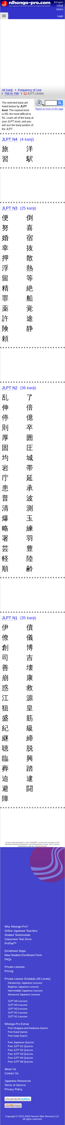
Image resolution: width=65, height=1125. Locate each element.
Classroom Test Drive (18, 939)
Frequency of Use (30, 90)
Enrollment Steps (15, 951)
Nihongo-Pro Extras (16, 1024)
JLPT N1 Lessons (18, 1016)
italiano (59, 9)
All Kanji (7, 90)
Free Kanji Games (18, 1031)
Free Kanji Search (17, 1035)
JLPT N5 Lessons (18, 1001)
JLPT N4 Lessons (18, 1004)
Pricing (8, 971)
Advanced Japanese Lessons (24, 994)
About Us (10, 1069)
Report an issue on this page (49, 109)
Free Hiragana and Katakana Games (28, 1028)
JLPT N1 (9, 618)
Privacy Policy (13, 1089)
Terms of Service (15, 1085)
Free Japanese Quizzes (21, 1042)
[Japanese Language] (13, 1107)
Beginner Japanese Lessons (23, 986)
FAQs (8, 959)
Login (60, 16)
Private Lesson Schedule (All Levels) (27, 978)
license (44, 846)
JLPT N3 (9, 208)
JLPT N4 (9, 139)
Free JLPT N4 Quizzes (20, 1057)
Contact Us (11, 1073)
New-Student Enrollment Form (23, 955)
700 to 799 (11, 93)
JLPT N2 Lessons (18, 1012)
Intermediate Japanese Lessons (25, 990)
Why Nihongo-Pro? (16, 926)
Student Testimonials (17, 935)
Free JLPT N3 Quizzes (20, 1053)
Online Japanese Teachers (21, 930)
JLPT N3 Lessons (18, 1008)
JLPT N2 (9, 388)
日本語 (60, 5)
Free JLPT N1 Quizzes (20, 1046)
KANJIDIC (34, 842)
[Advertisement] (32, 52)
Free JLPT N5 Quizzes (20, 1061)
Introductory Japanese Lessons (25, 982)
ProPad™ (10, 943)
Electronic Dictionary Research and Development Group (26, 844)
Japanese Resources (17, 1081)
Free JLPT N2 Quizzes (20, 1050)
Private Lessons (14, 967)
